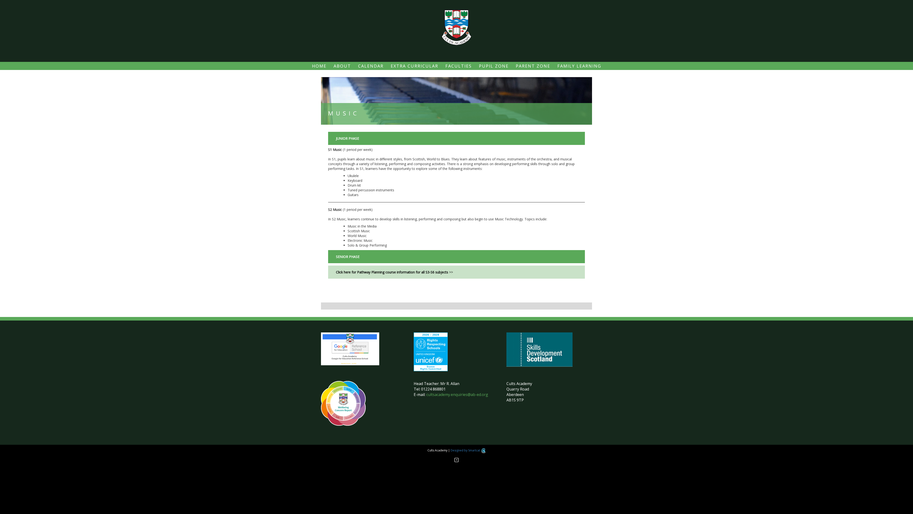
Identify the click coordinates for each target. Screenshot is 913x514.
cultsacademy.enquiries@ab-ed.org (457, 394)
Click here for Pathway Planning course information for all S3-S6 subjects (392, 272)
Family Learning (579, 66)
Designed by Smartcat (466, 450)
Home (319, 66)
